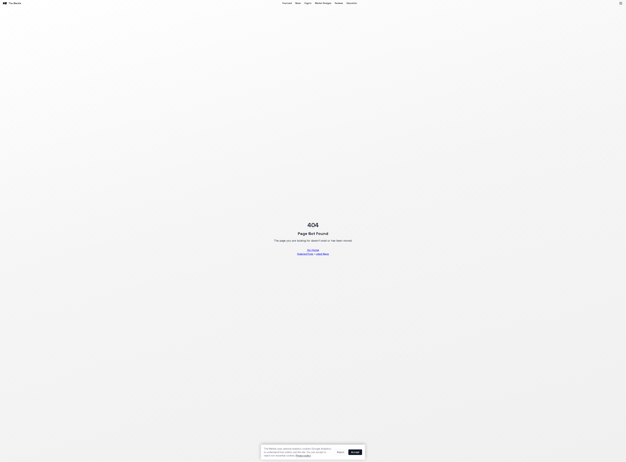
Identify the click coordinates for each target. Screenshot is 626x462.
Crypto (308, 3)
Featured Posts (305, 254)
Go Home (313, 250)
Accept (355, 452)
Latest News (322, 254)
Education (352, 3)
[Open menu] (620, 3)
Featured (287, 3)
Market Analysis (323, 3)
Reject (340, 452)
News (298, 3)
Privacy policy (303, 455)
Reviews (339, 3)
